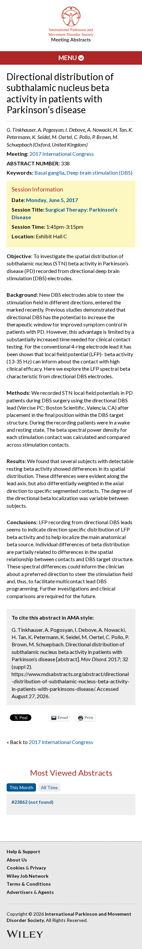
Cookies (16, 867)
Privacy (38, 867)
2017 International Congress (61, 154)
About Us (17, 860)
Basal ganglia (49, 172)
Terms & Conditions (29, 884)
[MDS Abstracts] (71, 41)
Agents (46, 892)
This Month (21, 787)
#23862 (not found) (32, 802)
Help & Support (23, 851)
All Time (49, 787)
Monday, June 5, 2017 (52, 200)
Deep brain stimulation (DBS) (99, 172)
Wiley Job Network (28, 876)
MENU (68, 57)
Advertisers (20, 892)
